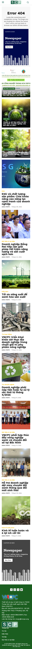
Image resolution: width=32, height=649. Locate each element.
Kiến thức (6, 119)
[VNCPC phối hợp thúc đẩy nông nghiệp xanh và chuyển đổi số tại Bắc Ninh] (16, 415)
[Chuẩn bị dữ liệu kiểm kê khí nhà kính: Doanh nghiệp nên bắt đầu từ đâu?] (16, 113)
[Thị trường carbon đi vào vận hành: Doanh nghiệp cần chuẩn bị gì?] (16, 143)
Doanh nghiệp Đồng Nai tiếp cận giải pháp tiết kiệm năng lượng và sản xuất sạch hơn (15, 249)
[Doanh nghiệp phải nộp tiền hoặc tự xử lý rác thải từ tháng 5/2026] (16, 367)
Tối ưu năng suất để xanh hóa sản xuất (14, 295)
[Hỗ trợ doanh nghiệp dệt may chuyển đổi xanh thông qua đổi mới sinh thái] (16, 462)
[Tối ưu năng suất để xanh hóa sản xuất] (16, 274)
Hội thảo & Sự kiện (9, 88)
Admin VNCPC (6, 206)
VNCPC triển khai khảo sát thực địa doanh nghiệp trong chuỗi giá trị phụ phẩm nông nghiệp (14, 342)
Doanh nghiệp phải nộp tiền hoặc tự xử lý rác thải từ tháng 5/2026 (16, 391)
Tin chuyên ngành (9, 149)
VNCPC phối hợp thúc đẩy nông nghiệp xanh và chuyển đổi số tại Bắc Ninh (15, 438)
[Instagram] (15, 589)
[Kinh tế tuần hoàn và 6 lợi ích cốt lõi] (16, 510)
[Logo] (10, 597)
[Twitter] (18, 589)
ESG (3, 191)
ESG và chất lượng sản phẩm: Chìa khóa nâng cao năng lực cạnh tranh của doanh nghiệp (16, 198)
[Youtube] (21, 589)
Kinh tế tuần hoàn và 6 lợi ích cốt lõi (15, 531)
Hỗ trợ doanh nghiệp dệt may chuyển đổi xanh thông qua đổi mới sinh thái (15, 486)
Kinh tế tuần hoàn (8, 527)
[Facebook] (11, 589)
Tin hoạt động (7, 334)
